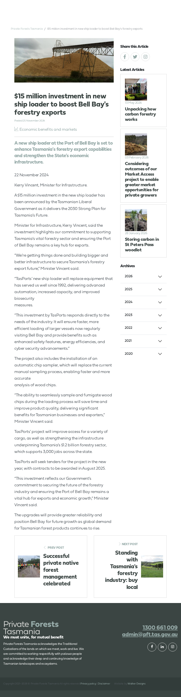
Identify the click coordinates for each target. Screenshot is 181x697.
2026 (129, 276)
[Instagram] (145, 56)
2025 (128, 289)
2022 (128, 328)
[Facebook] (124, 56)
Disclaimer (104, 683)
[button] (159, 6)
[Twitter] (135, 56)
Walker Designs (136, 683)
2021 (128, 341)
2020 (129, 354)
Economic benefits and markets (48, 130)
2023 (128, 315)
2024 (128, 302)
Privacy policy (88, 683)
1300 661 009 (141, 6)
